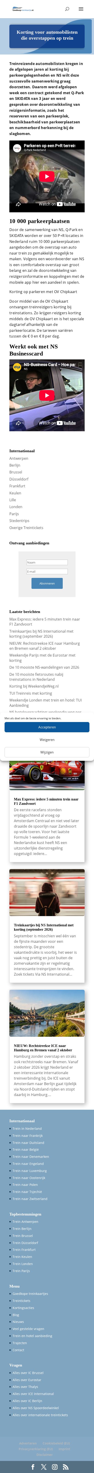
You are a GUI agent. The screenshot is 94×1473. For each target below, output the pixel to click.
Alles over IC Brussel (28, 1373)
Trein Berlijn (22, 1228)
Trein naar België (26, 1149)
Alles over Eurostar (27, 1380)
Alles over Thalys (25, 1387)
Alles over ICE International (33, 1394)
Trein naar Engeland (28, 1163)
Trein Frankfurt (24, 1249)
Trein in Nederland (27, 1128)
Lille (12, 499)
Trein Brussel (23, 1236)
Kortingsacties (23, 1308)
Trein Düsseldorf (25, 1243)
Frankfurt (17, 485)
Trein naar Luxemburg (30, 1171)
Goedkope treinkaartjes (30, 1293)
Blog (16, 1315)
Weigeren (47, 739)
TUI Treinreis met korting (30, 693)
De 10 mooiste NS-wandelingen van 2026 (44, 667)
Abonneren (47, 583)
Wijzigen (47, 752)
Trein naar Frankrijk (28, 1135)
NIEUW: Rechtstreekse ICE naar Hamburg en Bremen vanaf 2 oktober (44, 646)
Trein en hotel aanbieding (32, 1336)
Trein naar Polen (25, 1184)
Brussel (15, 472)
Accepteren (47, 727)
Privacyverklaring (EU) (36, 1449)
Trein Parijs (21, 1271)
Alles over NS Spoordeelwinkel (36, 1408)
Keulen (15, 493)
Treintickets (21, 1301)
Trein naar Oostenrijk (29, 1178)
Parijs (14, 513)
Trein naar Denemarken (31, 1156)
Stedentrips (19, 520)
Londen (15, 506)
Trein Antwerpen (25, 1221)
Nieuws (18, 1322)
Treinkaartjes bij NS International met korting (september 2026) (41, 634)
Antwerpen (18, 458)
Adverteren (28, 1443)
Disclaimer (45, 1454)
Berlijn (14, 465)
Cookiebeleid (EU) (56, 1443)
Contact (18, 1350)
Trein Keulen (22, 1257)
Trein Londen (23, 1264)
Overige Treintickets (26, 527)
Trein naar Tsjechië (27, 1192)
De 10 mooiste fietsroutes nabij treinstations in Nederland (36, 677)
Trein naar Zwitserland (30, 1199)
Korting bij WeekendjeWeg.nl (34, 686)
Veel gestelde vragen (28, 1329)
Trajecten (20, 1343)
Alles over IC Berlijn (27, 1401)
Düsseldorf (18, 479)
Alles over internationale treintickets (40, 1415)
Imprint (64, 1449)
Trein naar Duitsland (28, 1142)
